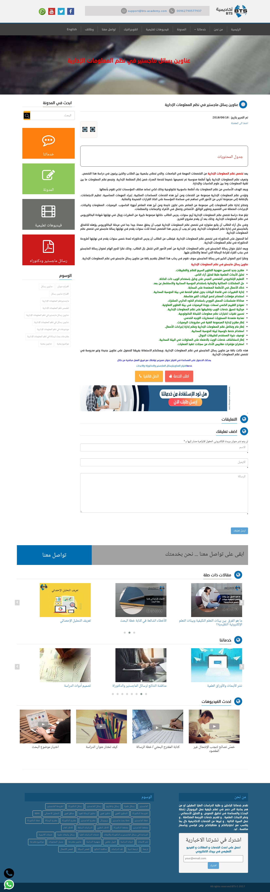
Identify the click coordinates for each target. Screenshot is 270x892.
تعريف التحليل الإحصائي (75, 621)
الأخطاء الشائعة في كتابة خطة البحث (143, 621)
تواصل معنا (109, 29)
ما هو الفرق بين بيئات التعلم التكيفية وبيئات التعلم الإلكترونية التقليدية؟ (210, 623)
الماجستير (144, 806)
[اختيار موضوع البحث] (45, 727)
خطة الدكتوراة (33, 821)
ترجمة (145, 849)
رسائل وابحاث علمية (66, 835)
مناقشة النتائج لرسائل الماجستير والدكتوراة (139, 686)
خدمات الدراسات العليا (89, 835)
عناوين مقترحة (74, 842)
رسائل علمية (129, 806)
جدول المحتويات (56, 842)
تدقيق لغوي (105, 813)
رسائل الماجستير (94, 806)
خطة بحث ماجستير (121, 821)
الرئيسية (236, 29)
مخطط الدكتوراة (121, 828)
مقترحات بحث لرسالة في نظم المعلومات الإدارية (48, 337)
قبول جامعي (110, 842)
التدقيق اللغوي (121, 813)
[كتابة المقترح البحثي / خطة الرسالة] (157, 727)
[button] (54, 555)
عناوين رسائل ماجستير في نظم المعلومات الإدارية (47, 315)
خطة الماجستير (141, 821)
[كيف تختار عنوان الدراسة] (101, 727)
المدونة (181, 29)
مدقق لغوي (69, 813)
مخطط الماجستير (140, 828)
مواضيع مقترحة (37, 842)
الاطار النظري (103, 828)
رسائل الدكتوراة (75, 806)
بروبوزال (104, 821)
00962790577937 (189, 11)
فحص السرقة (83, 849)
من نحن (218, 29)
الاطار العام (68, 828)
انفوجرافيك (131, 29)
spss (37, 813)
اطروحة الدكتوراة (140, 813)
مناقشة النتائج (100, 849)
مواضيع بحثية (63, 344)
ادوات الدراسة (127, 842)
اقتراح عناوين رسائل (60, 294)
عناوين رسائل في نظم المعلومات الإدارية (51, 322)
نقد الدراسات (117, 849)
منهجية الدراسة (93, 842)
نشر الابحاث (143, 842)
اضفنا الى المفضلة (239, 123)
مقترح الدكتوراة (69, 821)
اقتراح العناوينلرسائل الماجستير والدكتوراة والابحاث (161, 365)
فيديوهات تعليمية (157, 29)
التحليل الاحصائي (51, 813)
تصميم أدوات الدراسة (77, 686)
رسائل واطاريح (112, 806)
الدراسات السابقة (85, 828)
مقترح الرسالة (51, 821)
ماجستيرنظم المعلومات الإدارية (55, 301)
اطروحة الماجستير (55, 806)
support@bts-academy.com (147, 11)
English (72, 29)
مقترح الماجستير (88, 821)
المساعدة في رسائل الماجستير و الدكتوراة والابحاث (126, 835)
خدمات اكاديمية (45, 835)
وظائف (89, 29)
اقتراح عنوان (63, 287)
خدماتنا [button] (201, 29)
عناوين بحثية (46, 344)
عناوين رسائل (47, 287)
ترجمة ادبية (133, 849)
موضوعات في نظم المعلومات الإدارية (53, 329)
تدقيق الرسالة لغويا (87, 813)
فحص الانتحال (66, 849)
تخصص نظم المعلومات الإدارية (55, 308)
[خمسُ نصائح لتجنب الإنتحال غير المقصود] (214, 727)
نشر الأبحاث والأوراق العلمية (224, 686)
